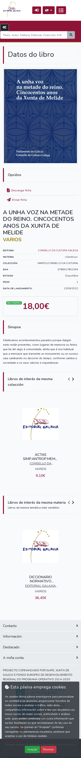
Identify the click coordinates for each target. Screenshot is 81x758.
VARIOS (12, 239)
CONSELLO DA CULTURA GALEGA (58, 250)
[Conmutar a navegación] (61, 10)
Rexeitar (48, 749)
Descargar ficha (20, 190)
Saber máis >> (14, 740)
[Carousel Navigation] (71, 379)
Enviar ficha (19, 200)
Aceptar (32, 749)
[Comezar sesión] (36, 10)
